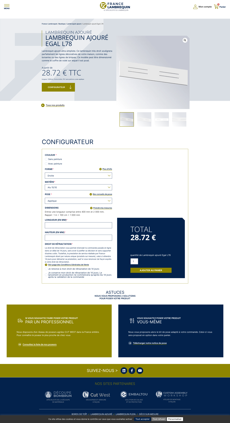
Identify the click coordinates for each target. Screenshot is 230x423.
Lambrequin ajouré (74, 24)
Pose (54, 194)
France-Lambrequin (49, 24)
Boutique (62, 24)
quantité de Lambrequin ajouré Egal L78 (150, 255)
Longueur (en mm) (62, 220)
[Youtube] (140, 370)
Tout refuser (159, 419)
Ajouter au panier (151, 270)
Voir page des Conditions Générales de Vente (68, 264)
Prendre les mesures (102, 208)
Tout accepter (142, 419)
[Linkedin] (124, 370)
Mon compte (205, 6)
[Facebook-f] (132, 370)
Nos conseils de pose (102, 194)
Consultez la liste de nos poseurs (40, 344)
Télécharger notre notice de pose (150, 343)
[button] (185, 40)
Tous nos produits (55, 105)
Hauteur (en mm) (61, 232)
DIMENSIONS (52, 207)
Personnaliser (175, 419)
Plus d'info (107, 169)
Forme (55, 169)
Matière (56, 182)
